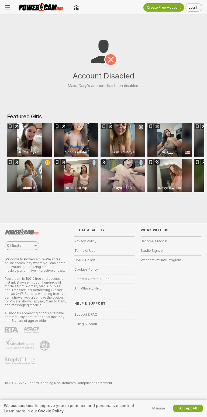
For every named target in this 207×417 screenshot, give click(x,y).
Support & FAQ (85, 314)
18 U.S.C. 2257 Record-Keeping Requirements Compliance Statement (58, 383)
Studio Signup (152, 251)
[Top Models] (76, 7)
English (17, 245)
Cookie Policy (50, 411)
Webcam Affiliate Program (161, 260)
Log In (194, 7)
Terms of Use (84, 251)
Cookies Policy (86, 269)
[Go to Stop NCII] (20, 360)
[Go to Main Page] (42, 7)
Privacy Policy (85, 241)
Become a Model (154, 241)
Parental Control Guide (91, 279)
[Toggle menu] (7, 7)
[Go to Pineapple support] (45, 345)
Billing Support (85, 324)
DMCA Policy (84, 260)
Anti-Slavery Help (88, 288)
